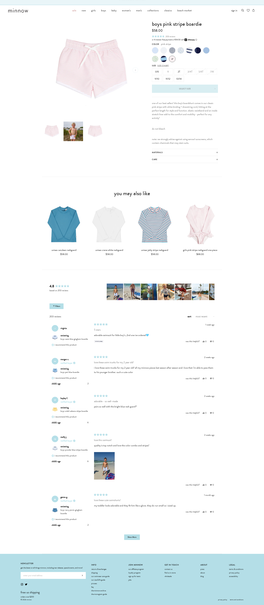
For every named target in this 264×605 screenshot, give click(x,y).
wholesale (168, 576)
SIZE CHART (163, 65)
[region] (161, 292)
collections (153, 10)
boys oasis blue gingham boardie (74, 339)
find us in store (170, 572)
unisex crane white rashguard (109, 250)
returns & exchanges (98, 569)
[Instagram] (22, 584)
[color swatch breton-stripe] (189, 50)
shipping (94, 572)
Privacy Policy (234, 572)
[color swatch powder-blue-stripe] (163, 50)
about (202, 572)
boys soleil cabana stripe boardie (74, 411)
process (94, 583)
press (202, 569)
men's (139, 10)
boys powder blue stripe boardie (74, 450)
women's (126, 10)
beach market (184, 10)
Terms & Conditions (236, 569)
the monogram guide (99, 594)
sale (74, 10)
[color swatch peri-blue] (206, 50)
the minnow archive (98, 590)
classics (168, 10)
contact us (168, 569)
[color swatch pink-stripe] (172, 59)
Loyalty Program (134, 572)
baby (114, 10)
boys (103, 10)
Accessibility (233, 576)
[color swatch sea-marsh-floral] (155, 59)
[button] (163, 36)
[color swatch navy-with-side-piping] (198, 50)
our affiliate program (136, 569)
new (84, 10)
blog (202, 576)
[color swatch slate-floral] (181, 50)
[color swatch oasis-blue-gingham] (155, 50)
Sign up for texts (134, 576)
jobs (129, 579)
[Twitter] (26, 584)
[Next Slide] (212, 292)
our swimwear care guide (100, 576)
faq (92, 587)
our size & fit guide (98, 579)
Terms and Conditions (236, 599)
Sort (190, 316)
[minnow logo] (38, 10)
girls (93, 10)
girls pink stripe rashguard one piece (200, 250)
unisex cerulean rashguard (64, 250)
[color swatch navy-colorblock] (163, 59)
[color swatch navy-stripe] (172, 50)
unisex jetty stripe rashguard (154, 250)
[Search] (242, 10)
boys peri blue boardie (70, 372)
